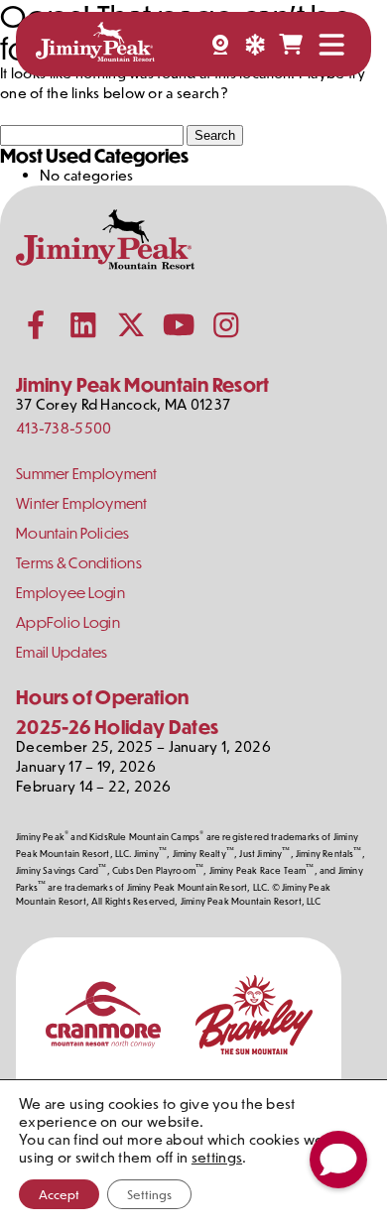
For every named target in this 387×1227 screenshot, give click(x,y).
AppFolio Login (68, 622)
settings (217, 1157)
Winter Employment (82, 503)
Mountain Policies (73, 533)
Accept (59, 1194)
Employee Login (70, 592)
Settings (149, 1194)
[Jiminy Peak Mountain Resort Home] (95, 44)
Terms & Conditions (79, 562)
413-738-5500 (63, 428)
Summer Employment (87, 473)
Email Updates (62, 652)
